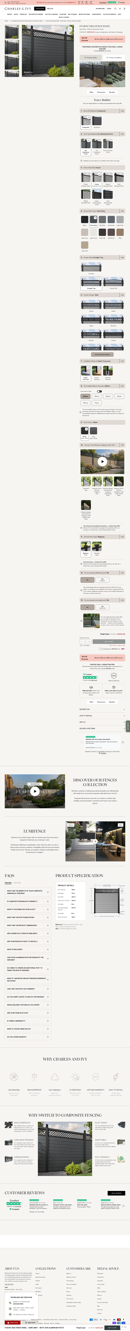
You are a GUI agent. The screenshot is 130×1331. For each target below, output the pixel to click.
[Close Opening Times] (36, 1294)
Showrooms (100, 8)
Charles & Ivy (14, 1320)
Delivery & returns (71, 1277)
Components (39, 1295)
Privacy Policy (72, 1319)
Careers (99, 1313)
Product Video (92, 58)
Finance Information (102, 1302)
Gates (37, 1284)
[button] (19, 1321)
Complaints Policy (71, 1306)
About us (68, 1273)
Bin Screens (39, 1288)
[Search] (115, 8)
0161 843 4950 (9, 1284)
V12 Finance (69, 1299)
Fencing (8, 883)
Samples (128, 726)
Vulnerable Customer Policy (73, 1302)
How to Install (100, 1284)
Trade (109, 8)
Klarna (68, 1291)
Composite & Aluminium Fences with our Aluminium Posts (26, 21)
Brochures (100, 1309)
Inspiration (100, 1280)
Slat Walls (38, 1291)
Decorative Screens (40, 1277)
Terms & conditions (71, 1284)
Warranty (68, 1288)
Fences (37, 1273)
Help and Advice (101, 1291)
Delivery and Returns (36, 1319)
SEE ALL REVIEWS (116, 1193)
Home (6, 21)
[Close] (128, 719)
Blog (98, 1306)
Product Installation (115, 58)
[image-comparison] (95, 841)
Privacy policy (70, 1280)
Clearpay (68, 1295)
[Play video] (102, 461)
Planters (38, 1280)
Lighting (17, 883)
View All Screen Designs (102, 354)
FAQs (98, 1288)
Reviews (99, 1299)
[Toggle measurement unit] (99, 391)
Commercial (100, 1277)
